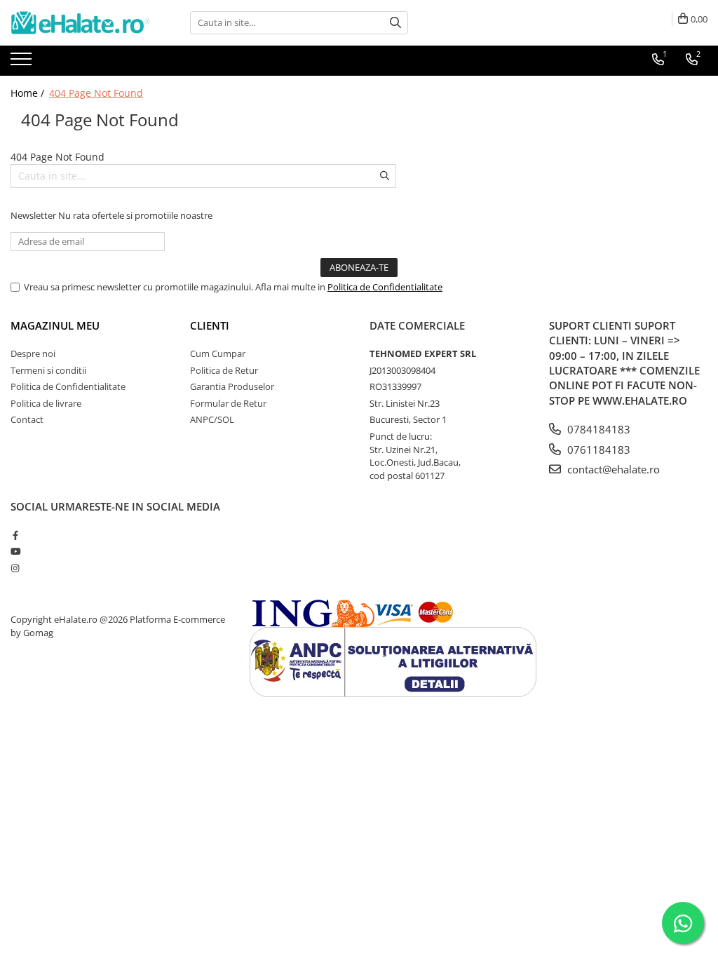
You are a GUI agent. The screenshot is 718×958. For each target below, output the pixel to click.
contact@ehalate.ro (612, 469)
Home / (29, 93)
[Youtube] (15, 551)
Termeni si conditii (48, 370)
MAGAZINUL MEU (55, 325)
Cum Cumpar (217, 353)
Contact (27, 419)
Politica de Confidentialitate (384, 287)
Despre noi (33, 353)
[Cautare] (395, 22)
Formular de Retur (228, 403)
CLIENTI (209, 325)
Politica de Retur (224, 370)
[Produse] (23, 63)
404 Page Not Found (96, 93)
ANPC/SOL (212, 419)
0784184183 (597, 429)
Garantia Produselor (232, 386)
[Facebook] (15, 535)
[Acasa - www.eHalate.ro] (81, 23)
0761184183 (597, 450)
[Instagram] (15, 568)
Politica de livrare (46, 403)
